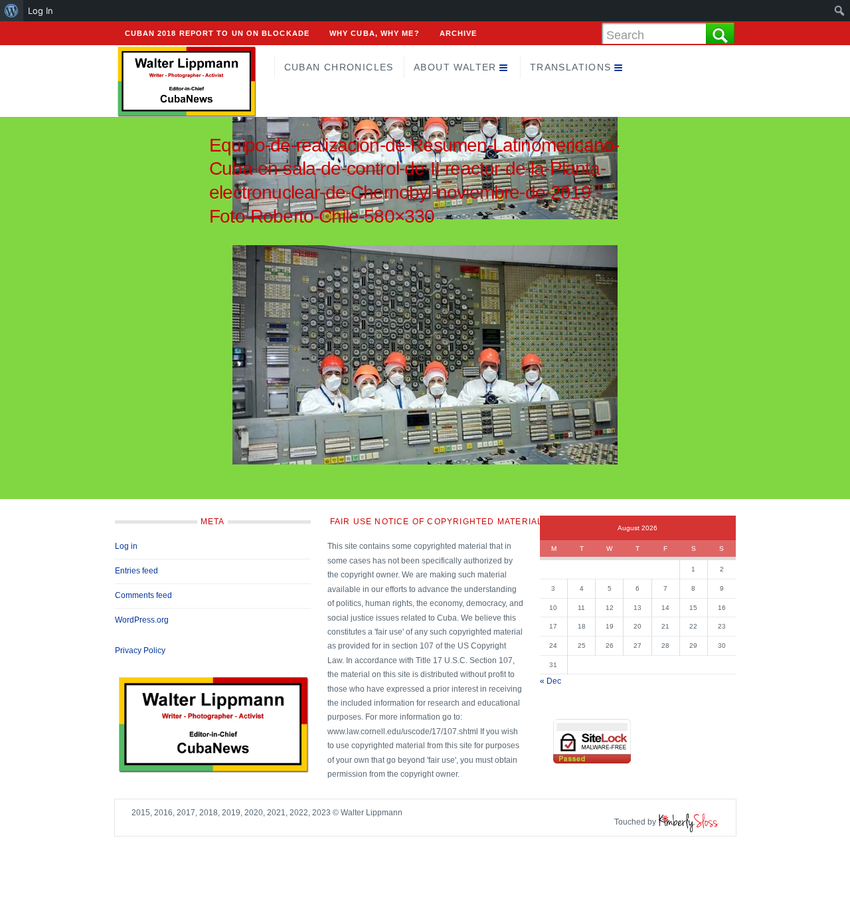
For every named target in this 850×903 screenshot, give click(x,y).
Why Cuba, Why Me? (374, 33)
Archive (458, 33)
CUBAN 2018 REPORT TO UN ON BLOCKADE (217, 33)
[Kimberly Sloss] (688, 822)
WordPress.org (142, 620)
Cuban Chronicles (339, 67)
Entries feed (136, 570)
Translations (571, 67)
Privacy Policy (140, 650)
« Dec (550, 681)
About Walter (455, 67)
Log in (126, 546)
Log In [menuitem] (40, 10)
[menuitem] (11, 10)
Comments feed (143, 595)
